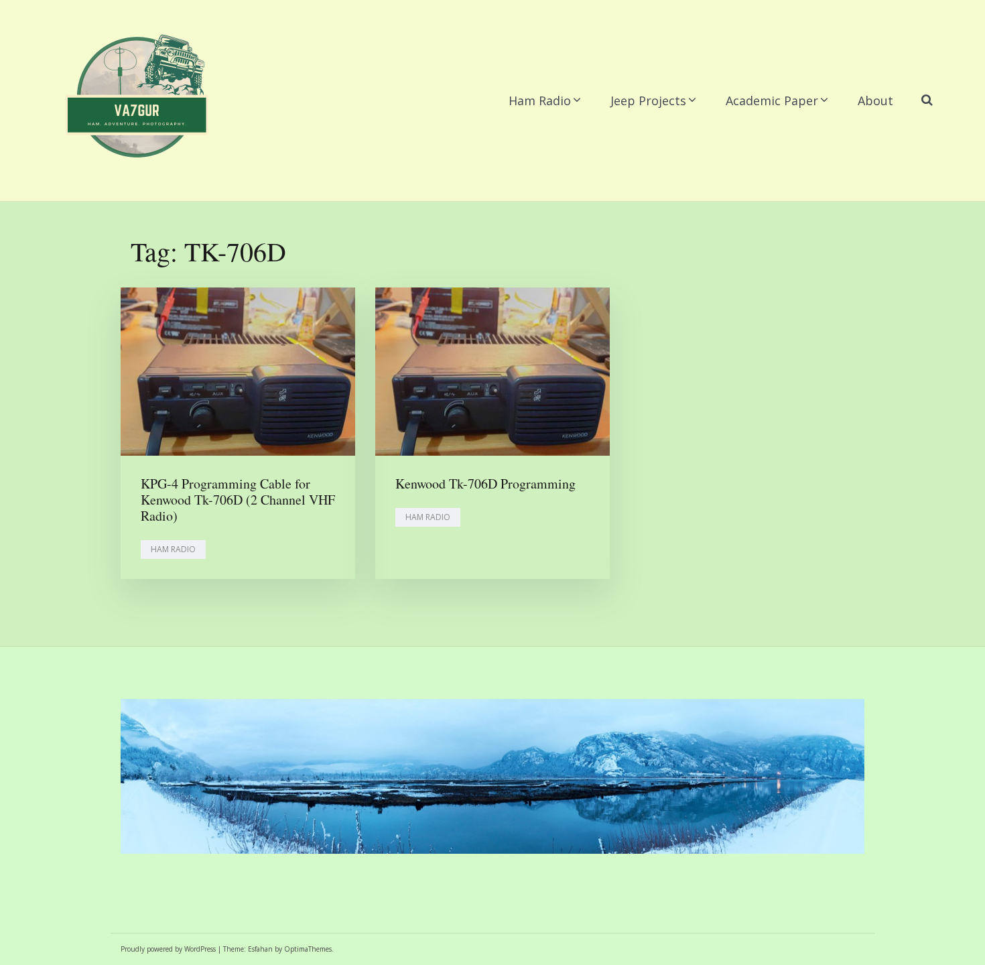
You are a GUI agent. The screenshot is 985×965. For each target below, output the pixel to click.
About (875, 100)
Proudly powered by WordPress (168, 949)
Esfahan (260, 949)
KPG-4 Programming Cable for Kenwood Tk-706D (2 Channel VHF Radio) (238, 499)
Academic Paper (772, 100)
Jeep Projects (648, 100)
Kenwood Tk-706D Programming (485, 483)
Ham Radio (540, 100)
